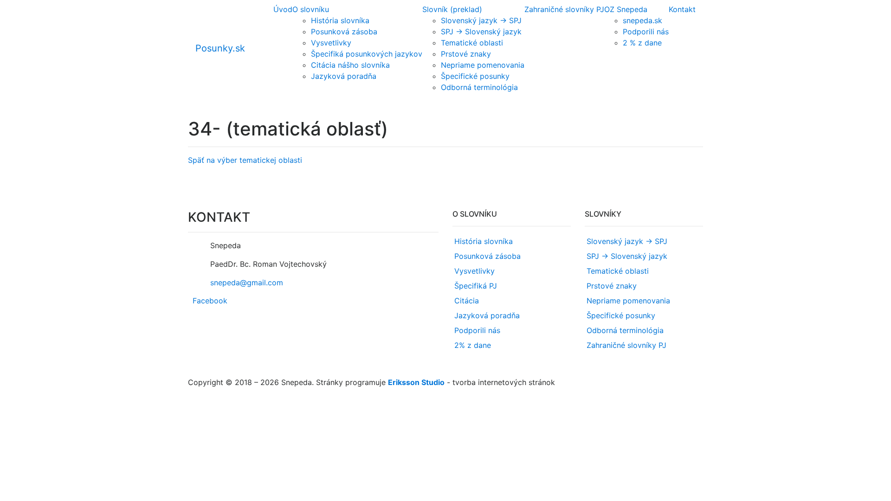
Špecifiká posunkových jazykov (366, 53)
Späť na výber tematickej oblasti (245, 160)
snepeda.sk (642, 20)
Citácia (466, 300)
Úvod (282, 9)
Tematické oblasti (472, 42)
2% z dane (472, 345)
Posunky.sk (220, 48)
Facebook (210, 300)
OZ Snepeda (625, 9)
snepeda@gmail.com (246, 282)
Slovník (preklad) (452, 9)
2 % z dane (642, 42)
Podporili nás (646, 31)
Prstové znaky (466, 53)
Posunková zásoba (344, 31)
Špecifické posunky (475, 76)
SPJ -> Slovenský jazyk (481, 31)
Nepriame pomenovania (482, 65)
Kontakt (682, 9)
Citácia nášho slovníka (350, 65)
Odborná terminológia (479, 87)
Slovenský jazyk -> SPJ (481, 20)
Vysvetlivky (331, 42)
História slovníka (340, 20)
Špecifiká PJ (475, 285)
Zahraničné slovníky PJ (564, 9)
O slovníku (310, 9)
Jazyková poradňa (343, 76)
